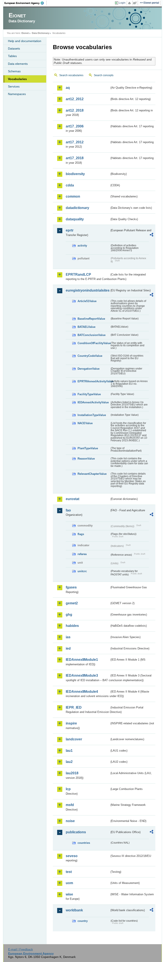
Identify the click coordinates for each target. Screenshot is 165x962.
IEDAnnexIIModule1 (82, 659)
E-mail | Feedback (20, 949)
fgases (71, 587)
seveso (72, 856)
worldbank (74, 910)
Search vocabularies (71, 75)
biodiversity (75, 174)
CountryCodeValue (90, 355)
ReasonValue (86, 458)
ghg (69, 614)
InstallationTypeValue (92, 415)
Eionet (25, 33)
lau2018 (72, 773)
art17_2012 (75, 142)
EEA (26, 3)
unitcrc (82, 571)
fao (68, 510)
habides (72, 626)
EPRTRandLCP (78, 274)
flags (81, 534)
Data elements (18, 63)
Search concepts (103, 75)
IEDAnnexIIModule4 (82, 691)
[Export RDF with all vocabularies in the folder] (151, 235)
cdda (70, 185)
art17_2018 (75, 158)
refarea (82, 554)
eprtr (69, 230)
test (69, 872)
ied (68, 648)
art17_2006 (75, 126)
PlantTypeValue (88, 448)
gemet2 (72, 603)
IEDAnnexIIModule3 (82, 675)
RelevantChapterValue (92, 473)
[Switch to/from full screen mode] (135, 3)
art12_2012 (75, 99)
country (83, 921)
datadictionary (77, 208)
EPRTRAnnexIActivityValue (94, 381)
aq (68, 87)
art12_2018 (75, 110)
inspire (71, 723)
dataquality (75, 219)
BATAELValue (86, 326)
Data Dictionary (40, 33)
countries (84, 842)
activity (82, 245)
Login (122, 3)
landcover (74, 739)
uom (69, 883)
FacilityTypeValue (89, 394)
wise (69, 894)
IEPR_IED (74, 707)
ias (68, 637)
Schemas (14, 71)
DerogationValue (88, 368)
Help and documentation (24, 41)
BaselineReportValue (91, 318)
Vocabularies (17, 79)
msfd (70, 805)
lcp (68, 789)
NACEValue (85, 423)
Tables (12, 56)
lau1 (69, 750)
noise (70, 821)
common (73, 196)
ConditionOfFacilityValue (94, 343)
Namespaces (17, 94)
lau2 (69, 762)
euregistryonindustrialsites (88, 290)
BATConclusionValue (91, 335)
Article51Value (87, 301)
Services (14, 86)
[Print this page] (130, 3)
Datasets (14, 48)
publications (76, 832)
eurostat (72, 499)
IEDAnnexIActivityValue (93, 402)
